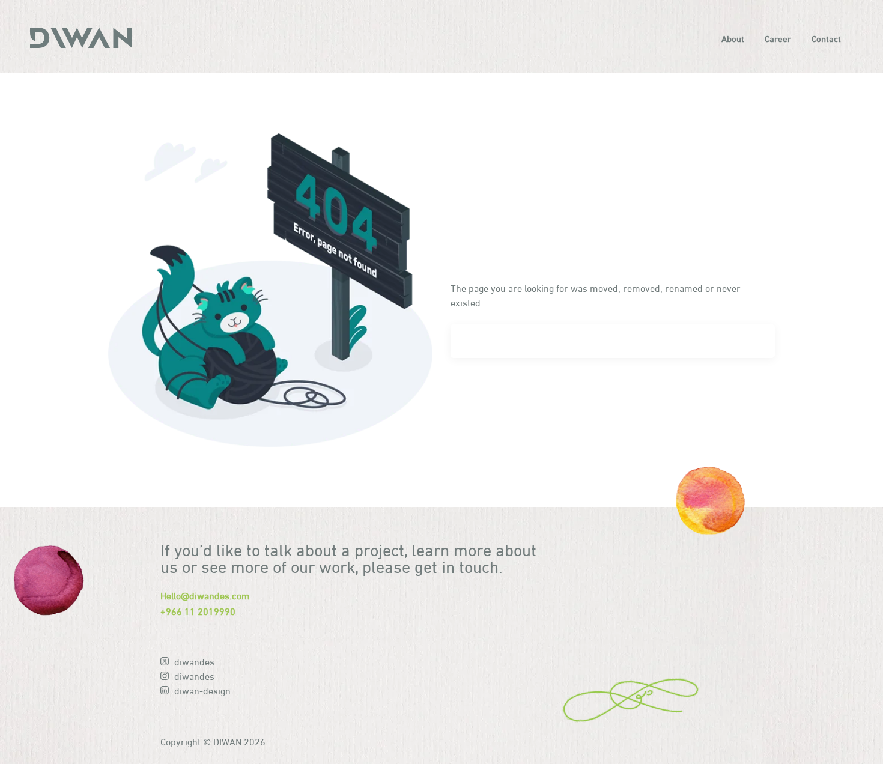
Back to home (499, 393)
